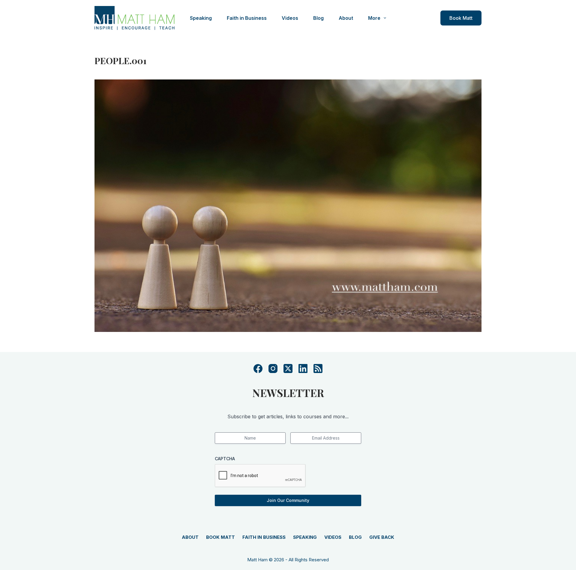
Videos (290, 18)
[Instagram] (273, 368)
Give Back (381, 537)
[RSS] (318, 368)
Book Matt (460, 18)
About (346, 18)
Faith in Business (247, 18)
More (374, 18)
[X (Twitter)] (288, 368)
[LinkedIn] (303, 368)
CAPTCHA (225, 458)
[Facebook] (258, 368)
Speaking (201, 18)
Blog (318, 18)
